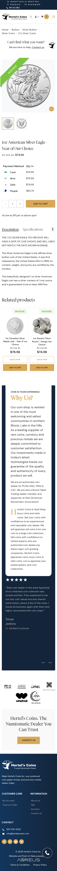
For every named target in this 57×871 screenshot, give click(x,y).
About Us (35, 800)
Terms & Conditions (20, 864)
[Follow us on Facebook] (4, 841)
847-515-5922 (14, 8)
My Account (8, 800)
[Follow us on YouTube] (15, 841)
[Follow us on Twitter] (21, 841)
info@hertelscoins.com (18, 833)
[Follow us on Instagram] (10, 841)
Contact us (38, 47)
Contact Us (28, 740)
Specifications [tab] (33, 229)
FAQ (33, 804)
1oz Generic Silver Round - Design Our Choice (42, 341)
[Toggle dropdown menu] (52, 229)
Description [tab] (10, 229)
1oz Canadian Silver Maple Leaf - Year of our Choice (15, 341)
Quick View (15, 359)
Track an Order (9, 804)
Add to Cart (40, 203)
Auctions (35, 809)
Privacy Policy (40, 864)
